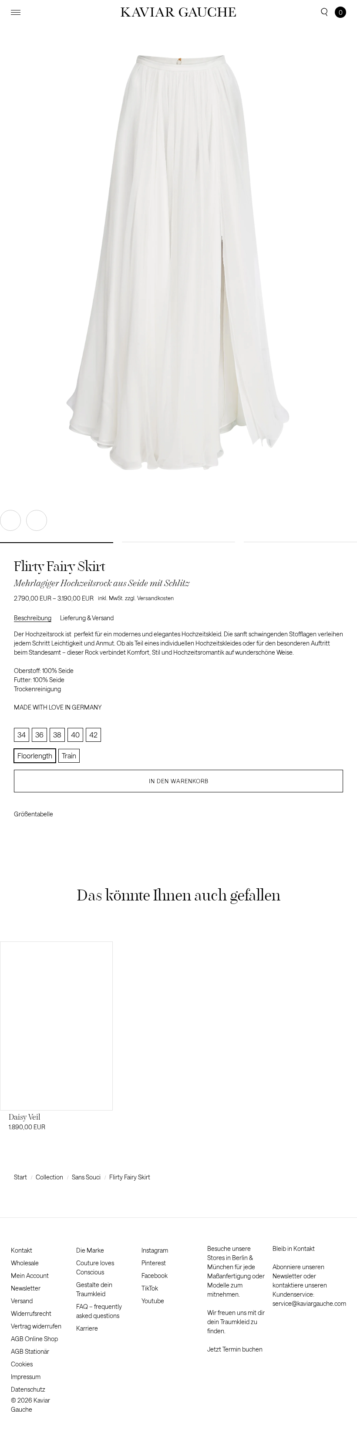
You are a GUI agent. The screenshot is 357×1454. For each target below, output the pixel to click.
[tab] (37, 617)
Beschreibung (32, 618)
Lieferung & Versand (87, 618)
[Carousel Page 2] (178, 542)
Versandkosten (155, 598)
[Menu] (15, 12)
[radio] (21, 734)
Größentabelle (33, 814)
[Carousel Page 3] (300, 542)
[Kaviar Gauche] (178, 12)
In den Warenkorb (179, 781)
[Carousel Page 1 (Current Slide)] (56, 542)
